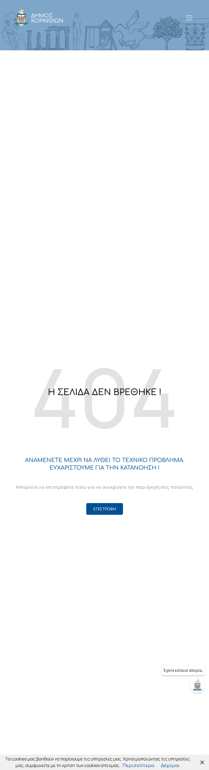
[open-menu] (189, 18)
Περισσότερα (138, 765)
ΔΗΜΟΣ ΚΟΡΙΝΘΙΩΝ (47, 18)
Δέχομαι (170, 765)
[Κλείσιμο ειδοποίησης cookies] (202, 762)
